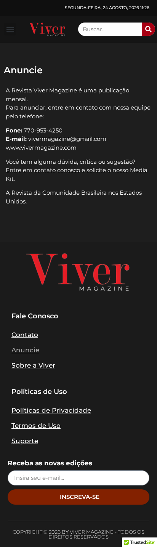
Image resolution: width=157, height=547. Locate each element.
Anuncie (25, 350)
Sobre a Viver (33, 365)
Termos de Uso (36, 425)
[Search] (148, 29)
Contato (24, 335)
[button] (10, 29)
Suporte (24, 441)
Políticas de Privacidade (51, 410)
